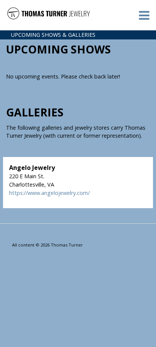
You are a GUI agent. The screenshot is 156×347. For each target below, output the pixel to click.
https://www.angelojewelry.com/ (49, 192)
